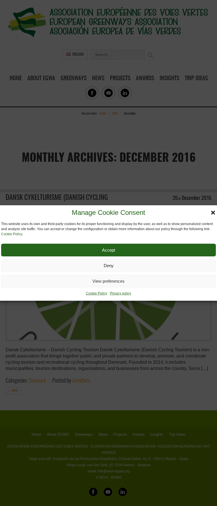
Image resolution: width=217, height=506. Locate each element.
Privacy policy (120, 293)
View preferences (108, 281)
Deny (109, 265)
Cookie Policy (11, 234)
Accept (108, 250)
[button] (213, 212)
